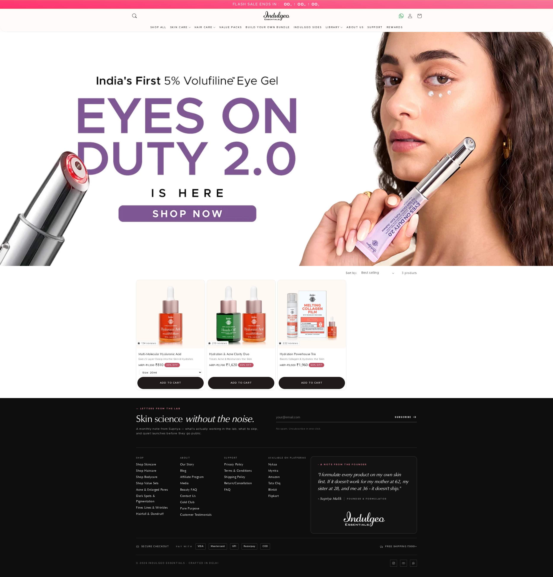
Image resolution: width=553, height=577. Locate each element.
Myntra (273, 471)
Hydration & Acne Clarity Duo (229, 354)
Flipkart (273, 496)
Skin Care (179, 27)
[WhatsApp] (413, 563)
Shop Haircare (146, 471)
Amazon (274, 477)
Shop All (158, 27)
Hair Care (204, 27)
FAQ (227, 490)
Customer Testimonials (196, 515)
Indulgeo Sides (308, 27)
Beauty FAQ (188, 490)
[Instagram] (393, 563)
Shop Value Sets (147, 483)
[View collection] (276, 149)
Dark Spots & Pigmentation (145, 498)
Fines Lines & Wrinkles (152, 507)
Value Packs (230, 27)
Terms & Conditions (238, 471)
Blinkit (272, 490)
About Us (355, 27)
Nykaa (272, 464)
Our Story (187, 464)
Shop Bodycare (146, 477)
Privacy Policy (233, 464)
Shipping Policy (234, 477)
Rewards (395, 27)
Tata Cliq (274, 483)
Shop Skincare (146, 464)
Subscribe (403, 417)
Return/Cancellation (238, 483)
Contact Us (188, 496)
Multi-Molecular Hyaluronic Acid (159, 354)
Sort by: (351, 273)
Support (375, 27)
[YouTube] (403, 563)
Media (184, 483)
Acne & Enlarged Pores (152, 490)
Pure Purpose (189, 508)
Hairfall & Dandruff (150, 514)
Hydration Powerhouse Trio (298, 354)
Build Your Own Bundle (268, 27)
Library (333, 27)
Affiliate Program (192, 477)
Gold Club (187, 502)
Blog (183, 471)
